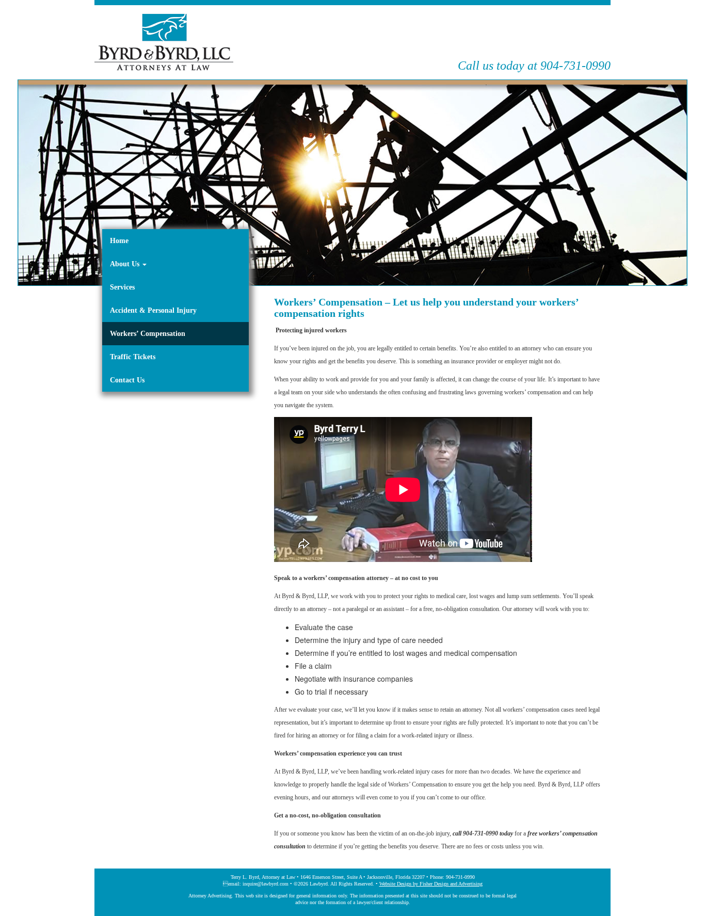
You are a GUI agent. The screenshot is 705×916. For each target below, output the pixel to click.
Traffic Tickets (132, 357)
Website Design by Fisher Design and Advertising (431, 884)
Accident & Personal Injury (153, 310)
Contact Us (127, 380)
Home (119, 241)
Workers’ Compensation (147, 334)
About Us (125, 264)
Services (122, 287)
